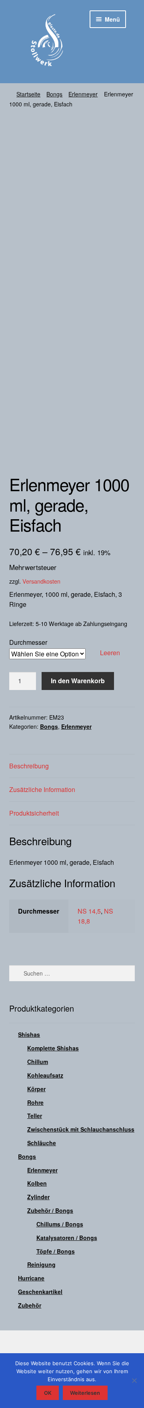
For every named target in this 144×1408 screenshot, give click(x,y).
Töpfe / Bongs (55, 1251)
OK (48, 1393)
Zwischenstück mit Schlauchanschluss (80, 1129)
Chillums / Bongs (59, 1224)
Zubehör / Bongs (50, 1210)
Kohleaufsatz (45, 1075)
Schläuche (41, 1143)
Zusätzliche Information (42, 789)
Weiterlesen (85, 1393)
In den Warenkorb (78, 680)
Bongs (54, 94)
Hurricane (31, 1278)
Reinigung (41, 1264)
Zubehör (29, 1305)
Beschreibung (29, 765)
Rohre (35, 1102)
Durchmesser (28, 642)
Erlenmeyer (83, 94)
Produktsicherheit (34, 813)
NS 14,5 (89, 911)
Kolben (37, 1183)
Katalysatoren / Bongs (66, 1238)
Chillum (37, 1062)
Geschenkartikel (40, 1292)
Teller (34, 1116)
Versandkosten (41, 581)
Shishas (29, 1034)
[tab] (72, 766)
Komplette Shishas (53, 1048)
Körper (36, 1089)
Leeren (110, 652)
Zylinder (38, 1197)
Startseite (28, 94)
